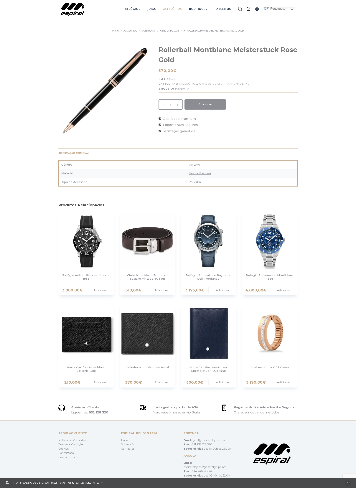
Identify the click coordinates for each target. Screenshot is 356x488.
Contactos (127, 448)
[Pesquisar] (240, 9)
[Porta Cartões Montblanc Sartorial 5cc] (86, 333)
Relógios (132, 9)
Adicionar (205, 104)
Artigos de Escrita (214, 83)
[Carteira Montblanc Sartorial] (147, 333)
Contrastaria (66, 453)
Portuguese (278, 8)
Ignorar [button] (347, 483)
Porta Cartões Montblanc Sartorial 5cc (86, 369)
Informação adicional (73, 153)
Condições (78, 444)
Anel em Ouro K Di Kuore (269, 367)
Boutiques (198, 9)
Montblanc (240, 83)
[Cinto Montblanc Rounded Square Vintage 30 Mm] (147, 241)
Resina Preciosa (200, 173)
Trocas (74, 457)
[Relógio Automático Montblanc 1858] (86, 241)
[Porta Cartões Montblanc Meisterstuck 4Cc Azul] (208, 333)
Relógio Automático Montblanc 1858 (86, 276)
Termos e (64, 444)
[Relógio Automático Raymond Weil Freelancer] (208, 241)
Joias (152, 9)
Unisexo (194, 164)
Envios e (64, 457)
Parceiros (223, 9)
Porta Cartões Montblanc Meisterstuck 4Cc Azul (208, 369)
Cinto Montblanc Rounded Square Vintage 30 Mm (147, 276)
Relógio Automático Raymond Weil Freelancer (209, 276)
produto (182, 88)
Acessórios (172, 9)
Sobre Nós (128, 444)
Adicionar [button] (100, 290)
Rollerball (195, 182)
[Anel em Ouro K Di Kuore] (270, 333)
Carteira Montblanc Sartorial (147, 367)
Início (124, 440)
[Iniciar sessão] (257, 9)
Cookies (63, 448)
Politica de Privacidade (73, 440)
